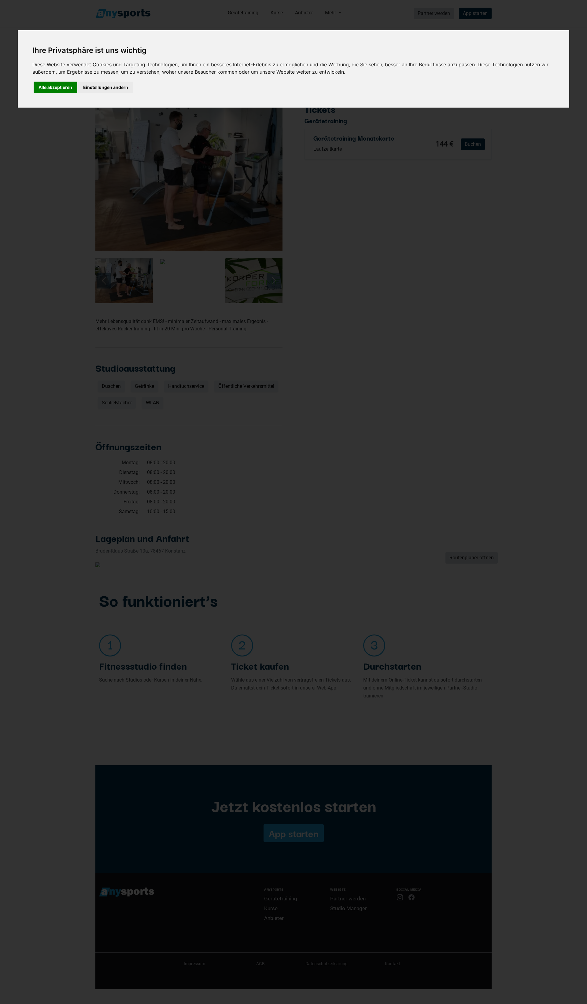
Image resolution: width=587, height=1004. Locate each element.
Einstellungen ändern (105, 87)
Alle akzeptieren (55, 87)
